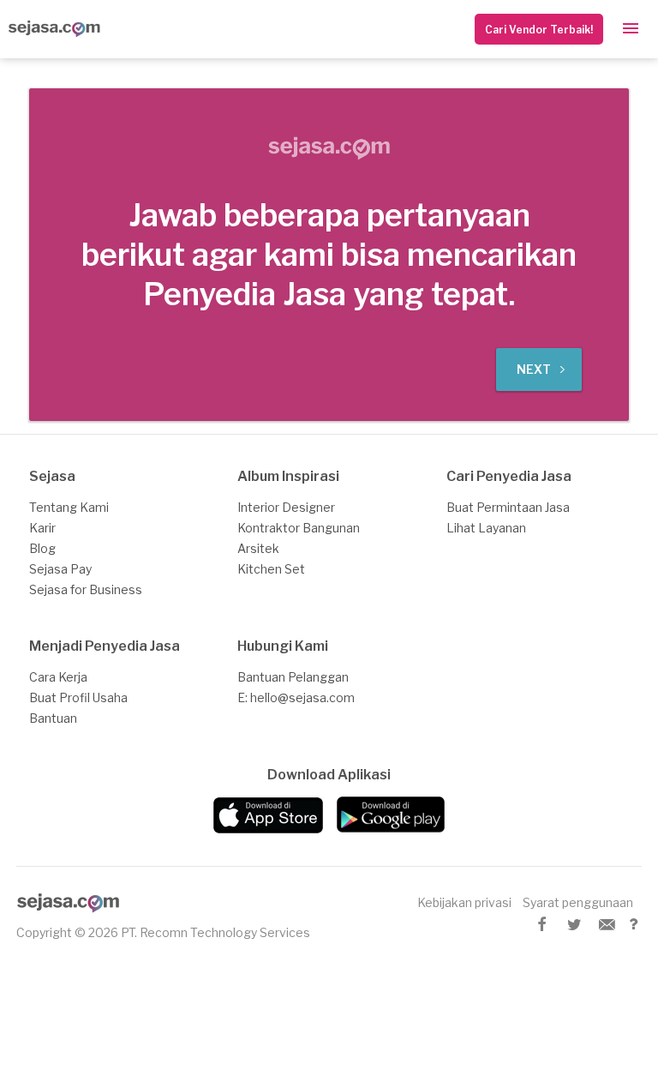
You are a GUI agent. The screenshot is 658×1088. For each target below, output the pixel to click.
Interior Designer (286, 507)
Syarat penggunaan (578, 902)
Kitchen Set (271, 569)
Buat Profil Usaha (78, 697)
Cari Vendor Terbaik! (539, 29)
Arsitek (258, 548)
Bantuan (53, 718)
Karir (42, 527)
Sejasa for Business (85, 589)
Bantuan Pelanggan (293, 677)
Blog (42, 548)
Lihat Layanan (486, 527)
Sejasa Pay (60, 569)
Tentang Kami (69, 507)
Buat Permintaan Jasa (508, 507)
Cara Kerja (58, 677)
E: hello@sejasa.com (296, 697)
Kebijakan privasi (464, 902)
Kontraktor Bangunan (298, 527)
